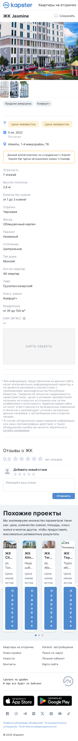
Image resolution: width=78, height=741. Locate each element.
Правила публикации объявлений (23, 722)
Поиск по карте (52, 652)
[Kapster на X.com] (42, 713)
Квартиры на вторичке (18, 647)
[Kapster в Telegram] (25, 713)
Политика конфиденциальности (38, 726)
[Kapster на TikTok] (68, 713)
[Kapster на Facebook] (7, 713)
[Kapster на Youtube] (60, 713)
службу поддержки (16, 430)
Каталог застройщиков (57, 647)
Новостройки (12, 652)
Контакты (9, 664)
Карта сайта (50, 664)
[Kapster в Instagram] (16, 713)
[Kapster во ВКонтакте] (33, 713)
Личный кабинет (53, 658)
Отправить (64, 495)
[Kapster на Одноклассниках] (51, 713)
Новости (9, 658)
